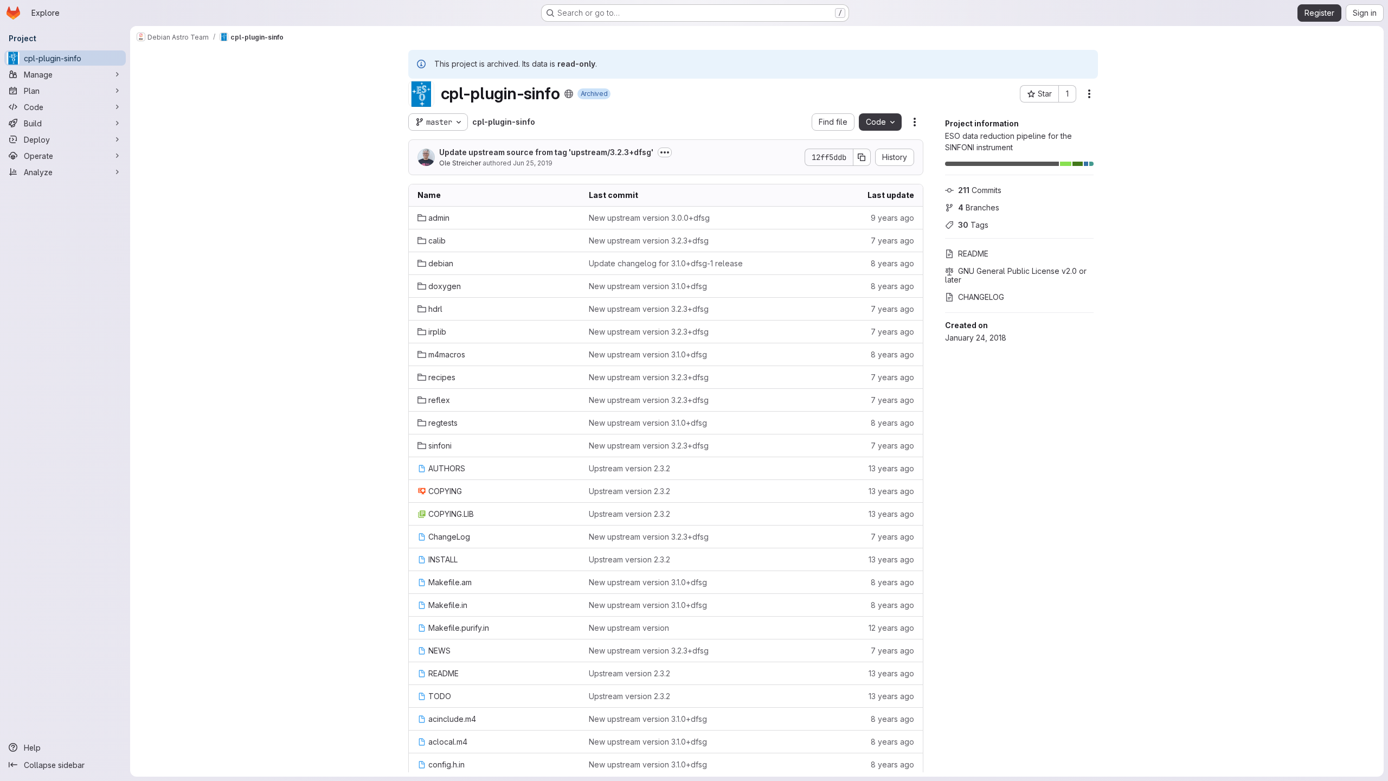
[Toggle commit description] (665, 152)
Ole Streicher (460, 163)
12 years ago (891, 627)
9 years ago (892, 217)
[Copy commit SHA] (862, 157)
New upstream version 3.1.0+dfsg (648, 286)
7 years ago (892, 240)
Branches (978, 207)
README (973, 253)
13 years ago (891, 468)
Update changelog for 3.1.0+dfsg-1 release (666, 263)
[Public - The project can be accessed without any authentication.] (568, 93)
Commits (979, 190)
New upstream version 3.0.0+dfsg (649, 217)
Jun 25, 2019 (532, 163)
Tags (973, 224)
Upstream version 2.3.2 (629, 468)
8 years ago (892, 263)
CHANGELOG (981, 297)
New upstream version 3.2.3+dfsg (649, 240)
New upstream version (629, 627)
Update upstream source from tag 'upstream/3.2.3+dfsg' (546, 152)
